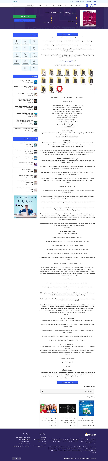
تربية (34, 70)
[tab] (67, 391)
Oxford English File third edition (26, 81)
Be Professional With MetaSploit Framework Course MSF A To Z (25, 100)
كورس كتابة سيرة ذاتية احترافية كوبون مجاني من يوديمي (24, 114)
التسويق (25, 43)
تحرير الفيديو (25, 63)
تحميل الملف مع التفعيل (24, 21)
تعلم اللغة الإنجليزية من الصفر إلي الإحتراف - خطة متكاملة (23, 87)
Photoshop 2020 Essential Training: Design (25, 189)
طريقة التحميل (88, 1)
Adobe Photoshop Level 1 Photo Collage (23, 157)
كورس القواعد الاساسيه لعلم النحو (25, 93)
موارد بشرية (17, 43)
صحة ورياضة (34, 56)
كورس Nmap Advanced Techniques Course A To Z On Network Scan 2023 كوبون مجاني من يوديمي (24, 121)
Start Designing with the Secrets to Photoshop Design (25, 181)
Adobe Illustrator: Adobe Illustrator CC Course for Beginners (24, 151)
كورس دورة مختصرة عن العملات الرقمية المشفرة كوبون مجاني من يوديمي (24, 107)
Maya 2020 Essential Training (26, 175)
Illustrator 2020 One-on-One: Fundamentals (26, 144)
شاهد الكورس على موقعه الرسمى (67, 61)
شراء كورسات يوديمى (79, 1)
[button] (77, 5)
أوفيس (25, 70)
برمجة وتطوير (16, 63)
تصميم (34, 63)
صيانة (17, 50)
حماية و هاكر (16, 56)
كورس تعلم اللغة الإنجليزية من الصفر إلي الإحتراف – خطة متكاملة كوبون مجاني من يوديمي (48, 420)
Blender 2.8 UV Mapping (27, 170)
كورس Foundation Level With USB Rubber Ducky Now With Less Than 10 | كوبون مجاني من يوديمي (67, 420)
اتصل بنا (71, 1)
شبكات (25, 56)
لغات (25, 50)
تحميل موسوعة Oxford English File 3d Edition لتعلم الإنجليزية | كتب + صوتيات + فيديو (86, 420)
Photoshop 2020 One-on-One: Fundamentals (26, 163)
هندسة (34, 43)
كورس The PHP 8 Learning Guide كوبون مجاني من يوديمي (24, 129)
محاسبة (34, 50)
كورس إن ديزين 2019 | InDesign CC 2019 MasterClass (61, 12)
